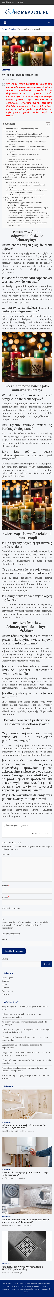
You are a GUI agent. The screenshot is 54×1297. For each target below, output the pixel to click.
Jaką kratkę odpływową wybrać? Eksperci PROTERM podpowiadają (22, 1268)
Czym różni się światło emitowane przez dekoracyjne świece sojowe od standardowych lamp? (27, 184)
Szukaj (5, 959)
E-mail (5, 897)
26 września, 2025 (8, 1225)
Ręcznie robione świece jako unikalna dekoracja (25, 147)
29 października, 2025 (10, 1131)
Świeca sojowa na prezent (17, 825)
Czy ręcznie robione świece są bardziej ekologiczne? (24, 155)
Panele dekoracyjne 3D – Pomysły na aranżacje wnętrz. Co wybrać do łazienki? (25, 1221)
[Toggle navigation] (5, 22)
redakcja (22, 1178)
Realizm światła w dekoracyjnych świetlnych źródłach (23, 178)
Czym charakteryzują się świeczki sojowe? (25, 134)
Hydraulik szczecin (39, 833)
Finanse (5, 981)
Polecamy (8, 1086)
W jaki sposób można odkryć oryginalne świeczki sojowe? (28, 150)
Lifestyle (6, 70)
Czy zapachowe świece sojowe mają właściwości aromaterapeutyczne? (27, 171)
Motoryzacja (7, 991)
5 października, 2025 (9, 1178)
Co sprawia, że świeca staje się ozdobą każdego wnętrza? (27, 143)
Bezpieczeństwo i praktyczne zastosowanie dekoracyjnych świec (23, 199)
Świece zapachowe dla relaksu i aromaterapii (24, 164)
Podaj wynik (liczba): (11, 934)
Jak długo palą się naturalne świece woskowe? (27, 195)
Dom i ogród (7, 978)
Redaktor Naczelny (27, 1131)
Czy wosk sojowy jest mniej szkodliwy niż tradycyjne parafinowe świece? (25, 204)
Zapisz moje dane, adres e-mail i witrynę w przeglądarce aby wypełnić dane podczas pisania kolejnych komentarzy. (26, 925)
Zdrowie (5, 994)
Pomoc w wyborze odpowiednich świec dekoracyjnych (21, 130)
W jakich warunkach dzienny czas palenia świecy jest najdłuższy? (27, 224)
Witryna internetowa (11, 908)
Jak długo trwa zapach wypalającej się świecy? (27, 175)
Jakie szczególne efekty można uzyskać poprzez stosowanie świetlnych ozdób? (28, 191)
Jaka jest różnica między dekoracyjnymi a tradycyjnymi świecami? (25, 160)
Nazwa (5, 886)
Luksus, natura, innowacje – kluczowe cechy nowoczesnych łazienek (24, 1126)
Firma (4, 984)
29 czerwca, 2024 (8, 79)
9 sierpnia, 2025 (8, 1272)
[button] (46, 125)
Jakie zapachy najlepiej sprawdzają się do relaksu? (28, 167)
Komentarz (7, 854)
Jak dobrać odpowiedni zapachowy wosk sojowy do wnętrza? (28, 138)
